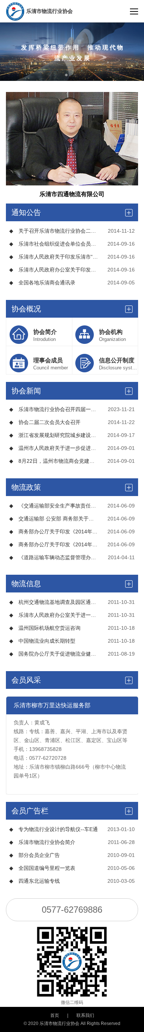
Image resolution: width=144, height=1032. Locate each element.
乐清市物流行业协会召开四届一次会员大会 (53, 409)
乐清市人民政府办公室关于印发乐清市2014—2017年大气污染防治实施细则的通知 (53, 270)
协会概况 (26, 309)
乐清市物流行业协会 (49, 11)
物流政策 (26, 487)
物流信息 (26, 584)
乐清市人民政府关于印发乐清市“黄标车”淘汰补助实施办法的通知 (53, 257)
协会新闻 (26, 391)
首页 (54, 1015)
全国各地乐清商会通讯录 (42, 283)
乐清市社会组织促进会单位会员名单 (53, 244)
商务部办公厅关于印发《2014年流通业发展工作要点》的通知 (53, 531)
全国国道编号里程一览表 (42, 868)
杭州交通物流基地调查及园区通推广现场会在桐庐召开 (53, 602)
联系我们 (85, 1015)
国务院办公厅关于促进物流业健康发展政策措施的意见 (53, 654)
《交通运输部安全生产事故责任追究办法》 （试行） (53, 506)
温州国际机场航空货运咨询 (44, 628)
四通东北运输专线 (34, 881)
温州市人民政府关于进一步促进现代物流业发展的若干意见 (53, 448)
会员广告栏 (29, 811)
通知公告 (26, 212)
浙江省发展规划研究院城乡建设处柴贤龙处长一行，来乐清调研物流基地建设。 (53, 435)
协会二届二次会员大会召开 (44, 422)
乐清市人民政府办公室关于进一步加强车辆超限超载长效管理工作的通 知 (53, 615)
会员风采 (26, 680)
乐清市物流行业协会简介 (42, 842)
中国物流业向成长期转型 (42, 641)
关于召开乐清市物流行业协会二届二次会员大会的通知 (53, 231)
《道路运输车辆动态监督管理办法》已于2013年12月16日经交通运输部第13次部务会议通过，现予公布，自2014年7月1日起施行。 (53, 557)
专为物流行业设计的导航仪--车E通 (53, 829)
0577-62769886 (72, 910)
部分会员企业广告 (34, 855)
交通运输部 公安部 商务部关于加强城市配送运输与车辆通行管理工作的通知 (53, 519)
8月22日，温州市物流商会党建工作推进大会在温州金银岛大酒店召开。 (53, 461)
